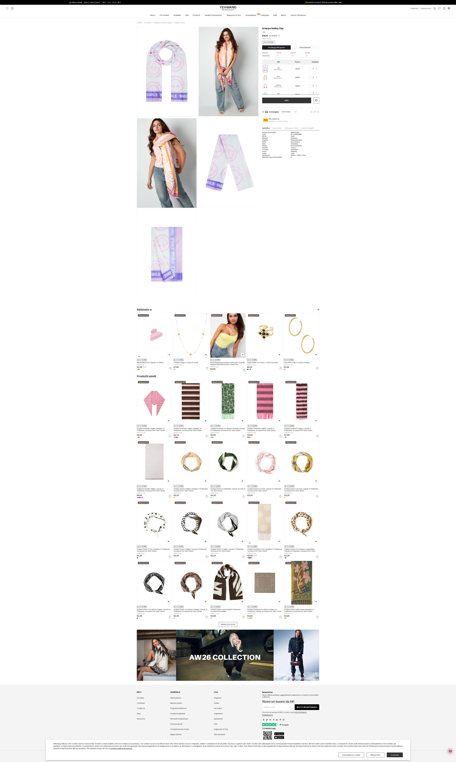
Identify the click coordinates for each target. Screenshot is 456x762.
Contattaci (141, 703)
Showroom (141, 719)
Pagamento (218, 713)
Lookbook (141, 708)
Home (139, 23)
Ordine (216, 703)
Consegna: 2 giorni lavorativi (278, 121)
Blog (138, 713)
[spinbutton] (313, 68)
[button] (309, 68)
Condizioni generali (177, 713)
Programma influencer (178, 708)
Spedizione (218, 719)
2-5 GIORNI (269, 42)
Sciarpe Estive (179, 23)
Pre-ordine (218, 708)
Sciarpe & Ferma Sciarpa (163, 23)
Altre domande (219, 734)
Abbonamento (175, 698)
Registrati (217, 698)
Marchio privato (176, 703)
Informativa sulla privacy (179, 719)
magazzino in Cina (221, 729)
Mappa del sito (176, 734)
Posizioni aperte (176, 724)
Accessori (148, 23)
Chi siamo (140, 698)
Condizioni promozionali (179, 729)
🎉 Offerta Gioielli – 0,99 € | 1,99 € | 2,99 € (84, 2)
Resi (215, 724)
